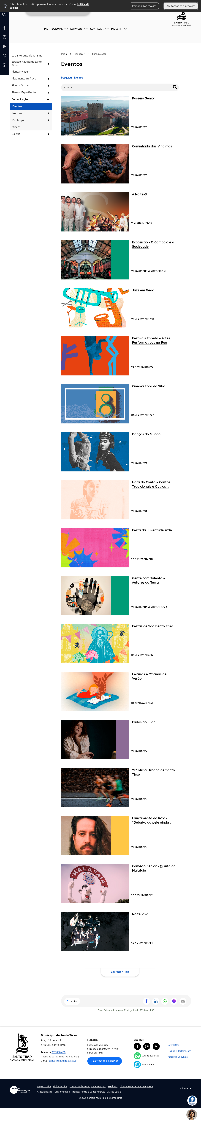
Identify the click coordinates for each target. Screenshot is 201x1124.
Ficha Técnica (60, 1086)
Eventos (17, 106)
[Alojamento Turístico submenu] (48, 78)
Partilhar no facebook (146, 1001)
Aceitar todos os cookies (180, 6)
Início (64, 53)
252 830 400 (58, 1052)
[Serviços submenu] (86, 29)
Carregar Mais (120, 971)
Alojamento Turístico (24, 78)
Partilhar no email (182, 1001)
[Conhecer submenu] (107, 29)
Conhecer (96, 28)
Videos (16, 127)
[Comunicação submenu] (48, 99)
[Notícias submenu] (48, 113)
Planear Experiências (24, 92)
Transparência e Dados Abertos (88, 1091)
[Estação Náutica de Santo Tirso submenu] (48, 63)
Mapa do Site (44, 1086)
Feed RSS (112, 1086)
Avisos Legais (114, 1091)
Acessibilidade (44, 1091)
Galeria (16, 134)
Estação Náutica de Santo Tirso (27, 63)
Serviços (76, 28)
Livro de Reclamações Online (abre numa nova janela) (20, 1090)
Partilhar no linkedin (155, 1001)
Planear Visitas (20, 85)
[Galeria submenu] (48, 133)
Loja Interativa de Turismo (27, 55)
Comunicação (20, 99)
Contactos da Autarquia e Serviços (88, 1086)
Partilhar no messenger (173, 1001)
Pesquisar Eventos (72, 77)
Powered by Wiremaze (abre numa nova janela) (185, 1088)
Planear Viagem (21, 71)
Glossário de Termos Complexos (136, 1086)
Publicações (19, 120)
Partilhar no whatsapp (164, 1001)
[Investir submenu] (126, 29)
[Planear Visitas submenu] (48, 85)
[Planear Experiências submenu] (48, 92)
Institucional (53, 28)
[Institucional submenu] (66, 29)
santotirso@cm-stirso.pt (63, 1060)
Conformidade (62, 1091)
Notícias (17, 113)
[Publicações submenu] (48, 120)
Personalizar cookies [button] (144, 6)
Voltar (74, 1001)
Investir (116, 28)
